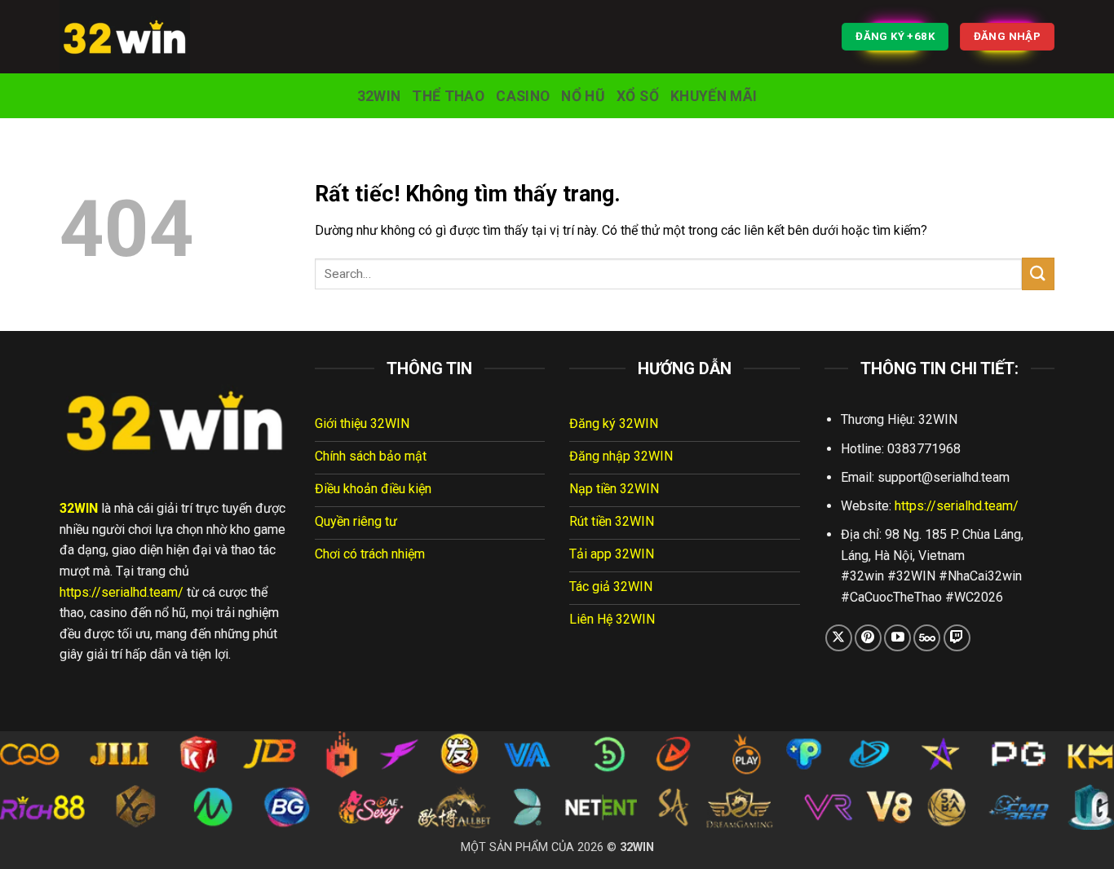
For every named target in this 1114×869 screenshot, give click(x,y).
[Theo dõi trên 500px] (926, 637)
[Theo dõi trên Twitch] (957, 637)
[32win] (141, 36)
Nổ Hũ (583, 96)
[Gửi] (1038, 273)
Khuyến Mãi (714, 96)
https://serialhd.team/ (121, 592)
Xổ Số (638, 96)
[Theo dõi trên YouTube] (897, 637)
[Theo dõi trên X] (838, 637)
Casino (523, 96)
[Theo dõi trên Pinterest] (868, 637)
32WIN (379, 96)
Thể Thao (448, 96)
